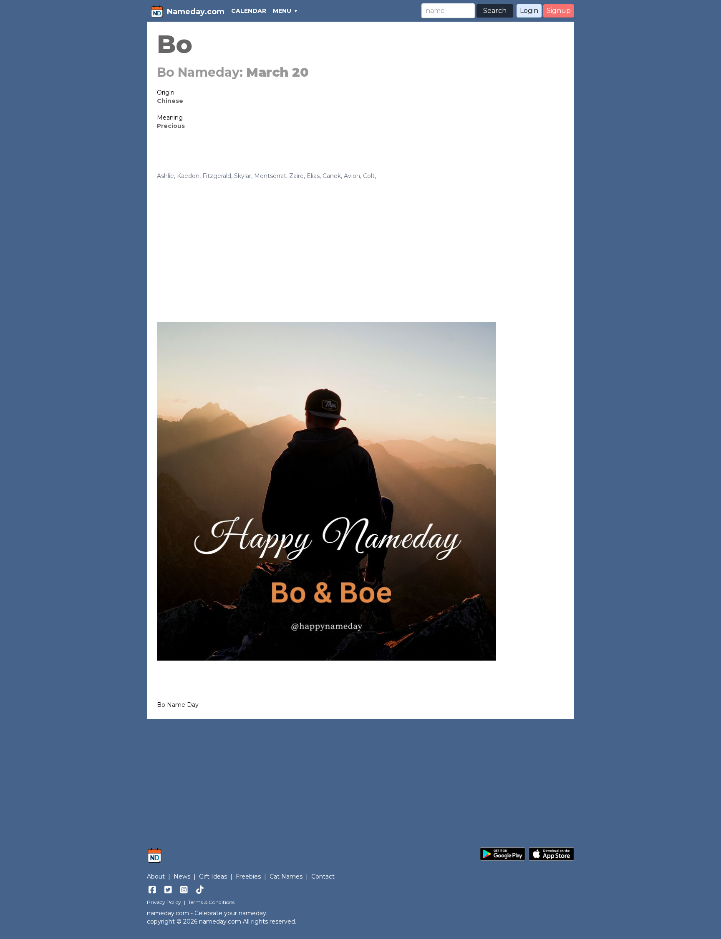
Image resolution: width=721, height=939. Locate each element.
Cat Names (286, 876)
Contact (323, 876)
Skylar (242, 176)
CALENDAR (248, 11)
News (182, 876)
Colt (369, 176)
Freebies (248, 876)
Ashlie (165, 176)
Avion (352, 176)
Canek (332, 176)
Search (495, 11)
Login (529, 11)
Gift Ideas (213, 876)
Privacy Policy (164, 902)
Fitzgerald (216, 176)
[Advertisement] (360, 242)
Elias (313, 176)
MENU (282, 11)
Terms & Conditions (211, 902)
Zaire (296, 176)
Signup (559, 11)
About (156, 876)
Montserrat (270, 176)
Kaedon (188, 176)
